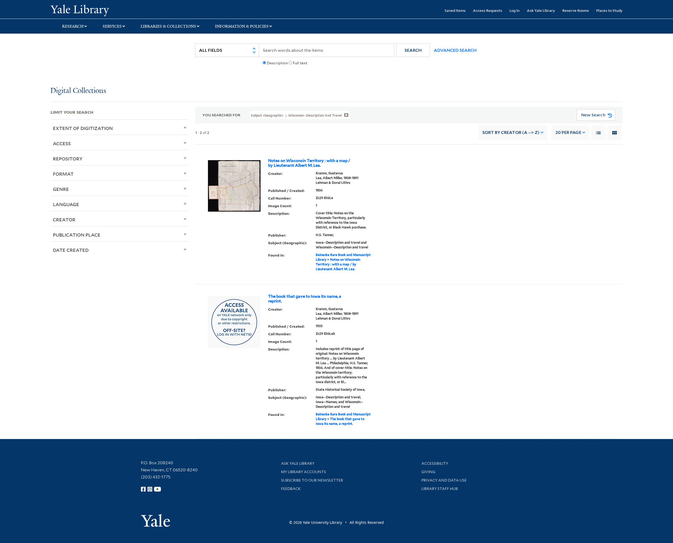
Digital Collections (78, 91)
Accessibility (434, 463)
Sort (510, 132)
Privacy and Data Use (444, 480)
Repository (68, 158)
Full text (300, 63)
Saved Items (455, 10)
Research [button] (73, 26)
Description (277, 63)
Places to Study (609, 10)
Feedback (291, 489)
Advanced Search (455, 50)
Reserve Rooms (575, 10)
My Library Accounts (303, 472)
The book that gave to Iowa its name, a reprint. (304, 299)
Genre (61, 189)
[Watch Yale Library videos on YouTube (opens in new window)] (157, 489)
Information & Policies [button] (242, 26)
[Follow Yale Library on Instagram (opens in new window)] (149, 489)
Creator (64, 219)
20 (568, 132)
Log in (514, 10)
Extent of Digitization (83, 128)
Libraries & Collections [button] (168, 26)
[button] (413, 50)
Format (63, 174)
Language (66, 204)
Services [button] (112, 26)
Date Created (71, 250)
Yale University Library (93, 10)
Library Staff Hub (439, 489)
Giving (428, 472)
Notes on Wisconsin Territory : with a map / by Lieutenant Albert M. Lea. (309, 163)
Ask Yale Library (541, 10)
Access (62, 143)
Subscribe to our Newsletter (312, 480)
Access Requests (487, 10)
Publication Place (76, 235)
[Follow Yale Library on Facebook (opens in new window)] (143, 489)
